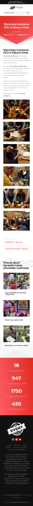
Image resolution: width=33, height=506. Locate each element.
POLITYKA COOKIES (20, 447)
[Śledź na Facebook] (13, 439)
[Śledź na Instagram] (16, 439)
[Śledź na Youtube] (20, 439)
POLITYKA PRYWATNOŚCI (16, 450)
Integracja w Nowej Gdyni (16, 345)
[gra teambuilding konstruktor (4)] (16, 119)
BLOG (9, 445)
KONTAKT (17, 445)
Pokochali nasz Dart (14, 320)
